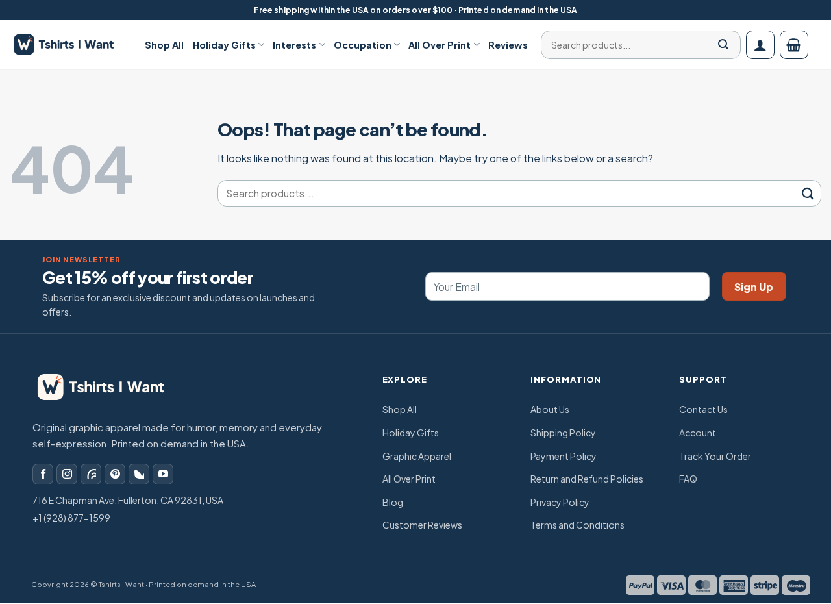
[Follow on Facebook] (42, 474)
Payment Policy (563, 456)
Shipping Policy (563, 432)
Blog (392, 502)
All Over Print (439, 45)
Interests (294, 45)
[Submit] (723, 44)
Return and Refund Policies (586, 478)
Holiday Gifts (224, 45)
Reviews (508, 45)
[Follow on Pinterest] (115, 474)
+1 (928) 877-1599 (71, 517)
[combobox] (636, 44)
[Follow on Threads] (91, 474)
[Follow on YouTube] (163, 474)
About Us (549, 409)
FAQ (688, 478)
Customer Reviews (422, 525)
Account (697, 432)
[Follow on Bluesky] (139, 474)
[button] (760, 45)
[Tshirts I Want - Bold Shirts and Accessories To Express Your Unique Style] (71, 44)
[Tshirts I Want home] (109, 387)
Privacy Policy (559, 502)
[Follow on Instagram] (66, 474)
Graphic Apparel (416, 456)
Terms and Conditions (577, 525)
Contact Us (703, 409)
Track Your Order (715, 456)
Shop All (164, 45)
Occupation (362, 45)
